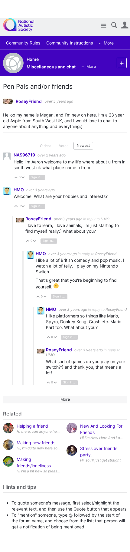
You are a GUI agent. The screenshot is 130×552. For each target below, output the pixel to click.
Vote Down (23, 177)
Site (103, 26)
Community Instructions (69, 42)
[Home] (22, 24)
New (122, 63)
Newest (83, 145)
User (124, 25)
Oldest (45, 145)
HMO (19, 189)
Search (114, 25)
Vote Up (16, 177)
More (109, 42)
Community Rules (23, 42)
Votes (63, 145)
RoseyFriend (29, 101)
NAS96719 (25, 154)
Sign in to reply (38, 177)
